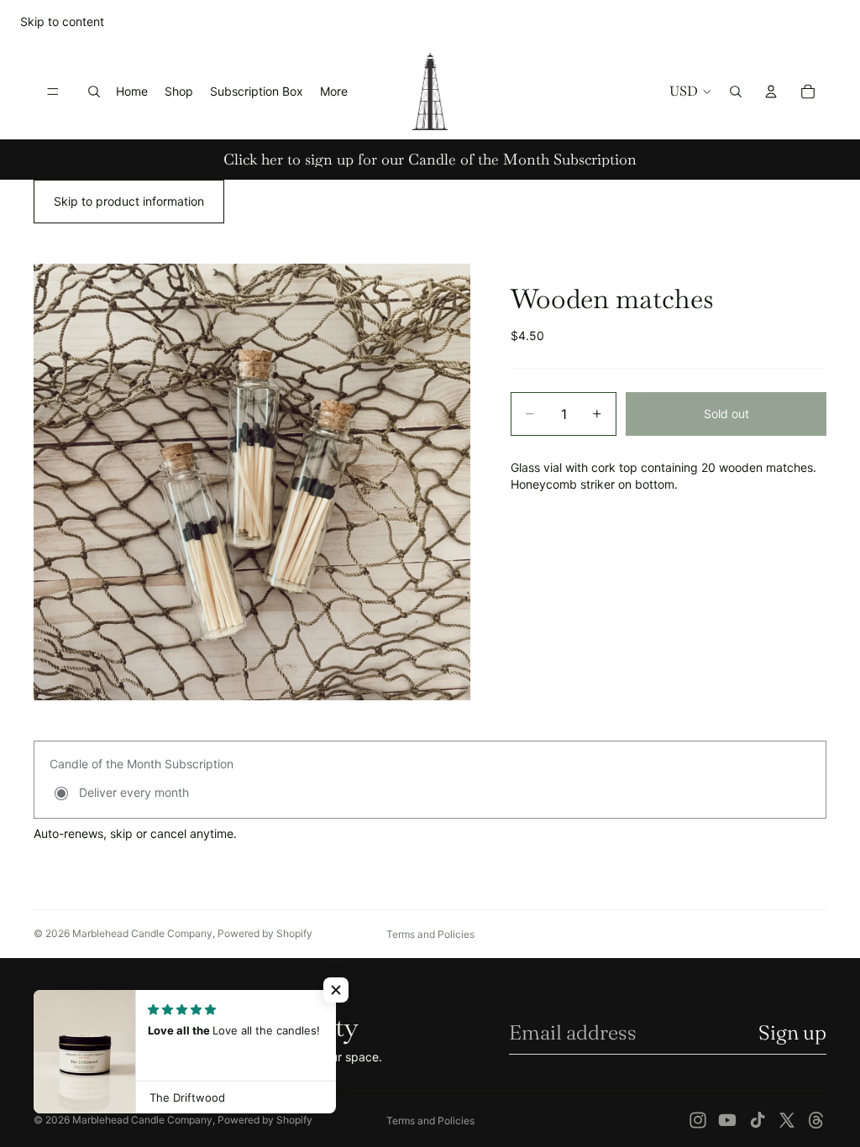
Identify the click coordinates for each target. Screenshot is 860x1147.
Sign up (792, 1032)
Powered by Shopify (265, 933)
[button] (336, 990)
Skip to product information (129, 201)
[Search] (94, 91)
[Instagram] (698, 1120)
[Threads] (816, 1120)
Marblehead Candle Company (142, 933)
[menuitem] (334, 91)
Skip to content (62, 21)
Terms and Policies (430, 934)
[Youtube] (727, 1120)
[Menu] (53, 91)
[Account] (770, 91)
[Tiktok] (757, 1120)
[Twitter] (787, 1120)
